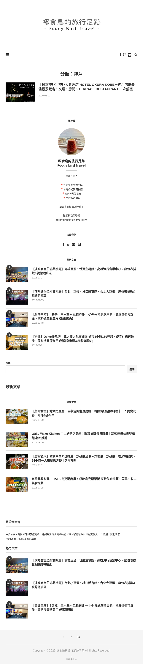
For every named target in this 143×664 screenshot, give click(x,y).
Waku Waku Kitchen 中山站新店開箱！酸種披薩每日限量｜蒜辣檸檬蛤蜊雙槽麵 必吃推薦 (83, 435)
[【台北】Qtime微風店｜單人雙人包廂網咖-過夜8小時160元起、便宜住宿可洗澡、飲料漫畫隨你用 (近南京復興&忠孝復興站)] (17, 342)
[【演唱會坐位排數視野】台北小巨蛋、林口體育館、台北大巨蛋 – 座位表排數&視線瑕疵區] (17, 297)
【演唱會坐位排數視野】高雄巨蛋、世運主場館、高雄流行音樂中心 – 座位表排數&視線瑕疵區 (84, 271)
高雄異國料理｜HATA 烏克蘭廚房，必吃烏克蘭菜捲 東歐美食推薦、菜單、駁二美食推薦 (84, 481)
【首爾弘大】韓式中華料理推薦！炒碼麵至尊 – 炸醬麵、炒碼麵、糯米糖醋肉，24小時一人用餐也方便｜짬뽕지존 (84, 458)
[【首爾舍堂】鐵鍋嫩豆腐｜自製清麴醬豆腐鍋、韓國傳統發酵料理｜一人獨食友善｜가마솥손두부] (17, 416)
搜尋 (8, 362)
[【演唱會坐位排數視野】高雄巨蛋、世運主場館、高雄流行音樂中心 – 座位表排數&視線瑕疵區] (17, 274)
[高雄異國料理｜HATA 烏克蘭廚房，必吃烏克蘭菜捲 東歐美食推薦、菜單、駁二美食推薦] (17, 484)
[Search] (135, 54)
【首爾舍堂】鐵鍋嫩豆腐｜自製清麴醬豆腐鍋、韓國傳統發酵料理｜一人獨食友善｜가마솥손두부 (84, 413)
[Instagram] (124, 54)
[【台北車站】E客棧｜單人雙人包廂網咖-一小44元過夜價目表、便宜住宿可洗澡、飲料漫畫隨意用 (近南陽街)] (17, 319)
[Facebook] (120, 54)
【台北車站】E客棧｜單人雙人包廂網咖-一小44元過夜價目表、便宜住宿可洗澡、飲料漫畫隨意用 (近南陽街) (82, 316)
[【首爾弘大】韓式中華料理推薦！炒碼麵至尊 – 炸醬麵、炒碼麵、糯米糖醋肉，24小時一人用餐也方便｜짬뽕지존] (17, 461)
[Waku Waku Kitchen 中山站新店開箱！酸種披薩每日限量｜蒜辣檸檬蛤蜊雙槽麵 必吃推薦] (17, 439)
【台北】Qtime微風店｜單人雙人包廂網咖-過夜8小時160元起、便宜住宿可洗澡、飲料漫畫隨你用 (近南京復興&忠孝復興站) (83, 338)
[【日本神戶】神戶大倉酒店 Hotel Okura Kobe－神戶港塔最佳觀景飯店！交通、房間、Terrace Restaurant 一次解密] (20, 92)
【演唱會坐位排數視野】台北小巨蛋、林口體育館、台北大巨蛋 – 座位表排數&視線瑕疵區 (83, 293)
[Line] (129, 54)
